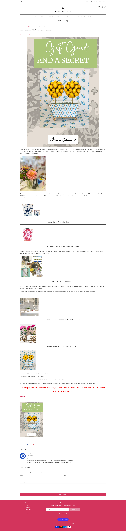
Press (51, 16)
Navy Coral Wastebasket (58, 222)
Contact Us (81, 16)
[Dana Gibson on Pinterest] (102, 6)
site (48, 195)
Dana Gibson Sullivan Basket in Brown (63, 346)
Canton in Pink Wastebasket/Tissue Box (63, 246)
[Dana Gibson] (63, 9)
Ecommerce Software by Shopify (67, 523)
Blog (89, 16)
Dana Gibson (58, 523)
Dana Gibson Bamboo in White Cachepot (63, 319)
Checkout (102, 2)
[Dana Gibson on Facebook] (99, 6)
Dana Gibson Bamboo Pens (63, 281)
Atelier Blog (63, 20)
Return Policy (28, 509)
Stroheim (59, 16)
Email (65, 475)
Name (21, 475)
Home (36, 16)
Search (28, 513)
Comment (22, 482)
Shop (43, 16)
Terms (28, 511)
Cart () (94, 2)
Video (66, 16)
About (73, 16)
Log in (87, 2)
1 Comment (30, 34)
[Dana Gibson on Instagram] (105, 6)
